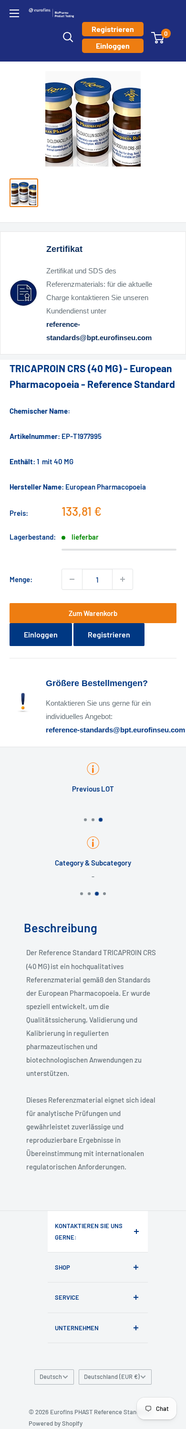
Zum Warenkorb (93, 613)
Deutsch (51, 1376)
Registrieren (113, 28)
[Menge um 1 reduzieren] (72, 579)
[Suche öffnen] (68, 37)
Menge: (21, 579)
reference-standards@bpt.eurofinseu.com (115, 730)
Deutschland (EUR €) (112, 1376)
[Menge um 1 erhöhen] (123, 579)
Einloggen (113, 45)
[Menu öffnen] (14, 13)
